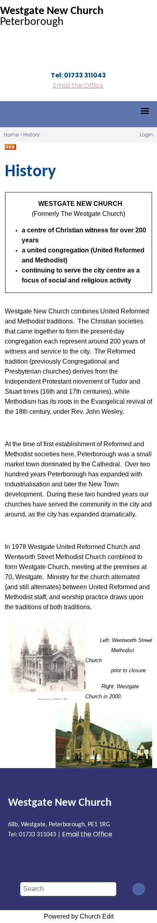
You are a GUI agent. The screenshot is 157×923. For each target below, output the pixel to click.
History (31, 134)
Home (11, 134)
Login (146, 134)
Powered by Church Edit (79, 916)
